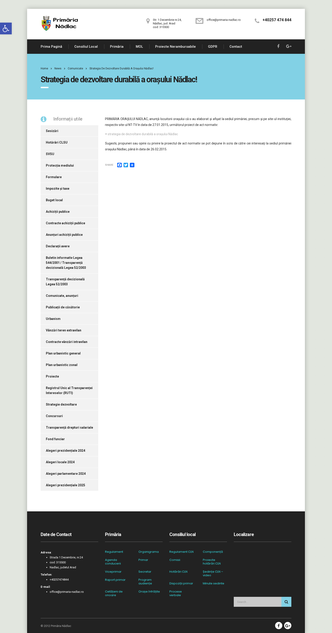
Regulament (114, 552)
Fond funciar (55, 439)
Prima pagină (51, 47)
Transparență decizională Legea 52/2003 (65, 281)
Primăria (117, 47)
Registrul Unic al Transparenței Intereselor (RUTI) (69, 390)
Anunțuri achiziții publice (64, 234)
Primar (143, 560)
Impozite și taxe (57, 188)
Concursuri (54, 416)
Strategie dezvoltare (61, 404)
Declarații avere (58, 246)
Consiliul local (86, 47)
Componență (213, 552)
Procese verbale (175, 593)
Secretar (144, 572)
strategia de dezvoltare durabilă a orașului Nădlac (143, 134)
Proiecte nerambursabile (175, 47)
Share (109, 164)
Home (44, 68)
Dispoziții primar (181, 583)
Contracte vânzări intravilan (66, 342)
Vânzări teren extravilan (63, 330)
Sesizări (52, 131)
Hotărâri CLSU (57, 142)
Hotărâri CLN (178, 572)
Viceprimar (113, 572)
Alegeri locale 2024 (60, 462)
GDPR (212, 47)
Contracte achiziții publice (65, 223)
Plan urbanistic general (63, 353)
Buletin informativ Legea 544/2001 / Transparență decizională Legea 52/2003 (66, 262)
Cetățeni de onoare (114, 593)
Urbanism (53, 319)
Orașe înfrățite (149, 591)
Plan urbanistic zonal (61, 365)
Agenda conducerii (113, 561)
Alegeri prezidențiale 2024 (65, 450)
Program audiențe (145, 581)
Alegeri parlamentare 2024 (66, 473)
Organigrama (148, 552)
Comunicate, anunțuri (62, 296)
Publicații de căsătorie (63, 307)
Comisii (174, 560)
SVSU (50, 154)
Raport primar (115, 580)
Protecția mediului (60, 165)
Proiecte (52, 376)
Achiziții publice (58, 211)
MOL (139, 47)
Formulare (54, 177)
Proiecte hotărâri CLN (212, 561)
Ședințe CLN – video (213, 573)
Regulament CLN (181, 552)
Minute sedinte (213, 583)
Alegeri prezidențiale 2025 (65, 485)
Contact (235, 47)
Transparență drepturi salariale (69, 427)
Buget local (54, 200)
